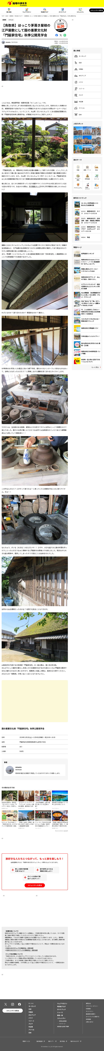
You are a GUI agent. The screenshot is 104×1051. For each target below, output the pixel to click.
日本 (7, 16)
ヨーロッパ (82, 56)
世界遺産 (87, 179)
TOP (3, 16)
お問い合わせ (89, 1022)
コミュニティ (80, 12)
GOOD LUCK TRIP (63, 1026)
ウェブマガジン (27, 12)
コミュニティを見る (96, 10)
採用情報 (88, 1019)
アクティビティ (78, 188)
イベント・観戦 (78, 179)
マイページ (62, 1024)
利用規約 (88, 1008)
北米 (80, 63)
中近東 (81, 102)
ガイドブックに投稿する (92, 1016)
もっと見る (95, 367)
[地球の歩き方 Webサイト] (17, 3)
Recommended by (59, 830)
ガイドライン (89, 1011)
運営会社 (88, 1003)
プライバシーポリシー (92, 1006)
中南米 (81, 69)
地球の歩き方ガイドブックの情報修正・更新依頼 (22, 950)
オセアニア (82, 76)
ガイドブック (62, 12)
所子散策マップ (34, 186)
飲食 (78, 170)
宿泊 (96, 170)
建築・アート (87, 170)
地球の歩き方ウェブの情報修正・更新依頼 (19, 948)
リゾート (81, 89)
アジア (81, 95)
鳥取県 (11, 16)
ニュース (60, 1012)
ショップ (96, 188)
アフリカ (81, 108)
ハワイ (81, 82)
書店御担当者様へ (91, 1014)
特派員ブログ (44, 12)
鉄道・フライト (87, 188)
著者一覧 (60, 1015)
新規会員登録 (63, 1021)
